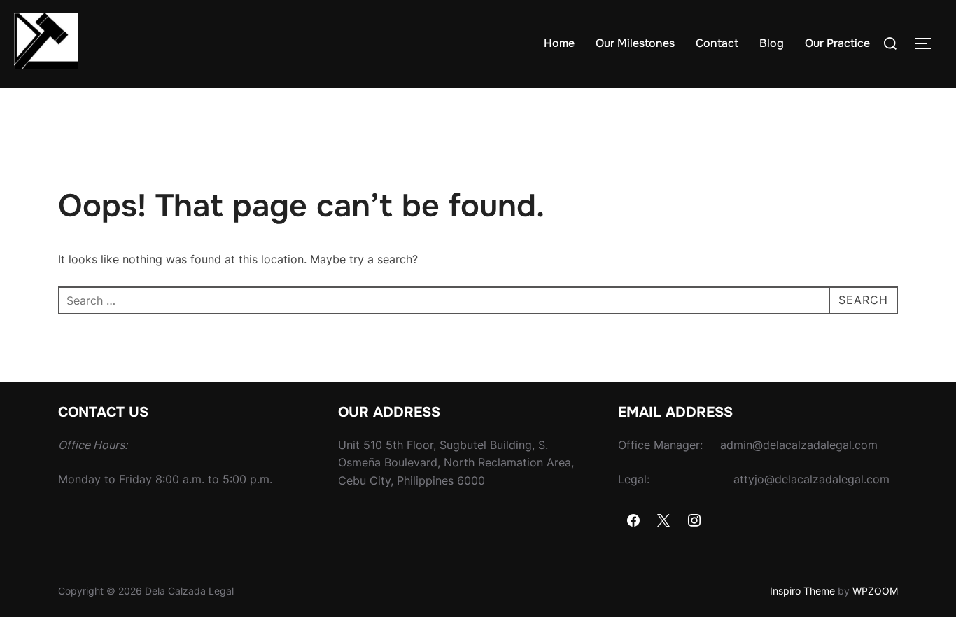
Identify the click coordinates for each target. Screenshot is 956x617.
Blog (771, 43)
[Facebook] (633, 521)
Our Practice (837, 43)
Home (559, 43)
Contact (717, 43)
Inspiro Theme (802, 591)
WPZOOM (875, 591)
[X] (664, 521)
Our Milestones (635, 43)
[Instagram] (694, 521)
